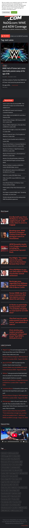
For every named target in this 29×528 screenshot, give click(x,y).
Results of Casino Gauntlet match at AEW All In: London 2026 (14, 140)
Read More (15, 85)
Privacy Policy (24, 525)
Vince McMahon (15, 504)
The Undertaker (6, 502)
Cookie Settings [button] (6, 12)
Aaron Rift (4, 76)
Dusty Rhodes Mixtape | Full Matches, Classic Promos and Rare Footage (13, 183)
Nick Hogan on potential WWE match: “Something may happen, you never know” (14, 193)
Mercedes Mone (6, 484)
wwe (14, 507)
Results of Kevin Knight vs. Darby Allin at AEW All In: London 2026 (14, 130)
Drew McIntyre (6, 470)
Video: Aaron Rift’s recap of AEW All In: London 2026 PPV (14, 179)
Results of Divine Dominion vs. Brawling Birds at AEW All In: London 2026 (14, 154)
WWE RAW (5, 510)
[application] (14, 435)
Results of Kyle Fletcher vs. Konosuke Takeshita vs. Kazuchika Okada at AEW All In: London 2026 (14, 145)
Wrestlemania (6, 507)
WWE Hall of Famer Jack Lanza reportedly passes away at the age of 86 (13, 71)
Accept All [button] (14, 12)
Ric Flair (4, 490)
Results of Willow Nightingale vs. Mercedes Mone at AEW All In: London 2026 (14, 125)
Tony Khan (17, 502)
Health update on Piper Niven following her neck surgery (14, 188)
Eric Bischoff (17, 470)
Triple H (4, 504)
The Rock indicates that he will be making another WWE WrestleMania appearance (14, 198)
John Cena (13, 476)
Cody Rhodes (15, 467)
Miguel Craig (6, 350)
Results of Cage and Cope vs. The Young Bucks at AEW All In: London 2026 (14, 135)
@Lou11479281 (7, 362)
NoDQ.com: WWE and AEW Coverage (14, 24)
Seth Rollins (16, 493)
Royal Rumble (5, 493)
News (5, 65)
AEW (3, 453)
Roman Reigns (14, 490)
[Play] (3, 441)
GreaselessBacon (8, 388)
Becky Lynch (5, 458)
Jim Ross (4, 476)
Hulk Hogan (14, 473)
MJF (15, 484)
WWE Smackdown (16, 510)
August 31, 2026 (22, 359)
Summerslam (5, 499)
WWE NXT (22, 507)
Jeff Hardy (23, 473)
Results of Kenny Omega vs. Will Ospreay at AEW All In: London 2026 (14, 121)
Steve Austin (15, 496)
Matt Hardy (15, 481)
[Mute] (24, 441)
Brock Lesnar (5, 461)
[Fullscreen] (26, 441)
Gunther (4, 473)
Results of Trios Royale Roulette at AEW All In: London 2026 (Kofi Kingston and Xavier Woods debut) (13, 160)
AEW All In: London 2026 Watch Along (12, 175)
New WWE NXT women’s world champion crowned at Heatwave (12, 111)
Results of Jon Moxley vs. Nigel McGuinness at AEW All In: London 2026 (13, 149)
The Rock (15, 499)
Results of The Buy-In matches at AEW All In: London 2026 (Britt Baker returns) (13, 166)
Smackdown (5, 496)
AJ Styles (16, 456)
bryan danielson (17, 461)
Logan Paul (5, 481)
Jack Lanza (4, 87)
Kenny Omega (6, 479)
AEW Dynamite (13, 453)
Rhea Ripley (23, 487)
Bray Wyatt (15, 458)
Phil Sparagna (7, 401)
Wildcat (5, 373)
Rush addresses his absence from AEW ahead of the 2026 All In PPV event (14, 171)
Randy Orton (5, 487)
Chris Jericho (17, 464)
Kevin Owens (16, 479)
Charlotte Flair (6, 464)
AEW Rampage (6, 456)
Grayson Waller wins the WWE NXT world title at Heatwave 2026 (14, 116)
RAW (14, 487)
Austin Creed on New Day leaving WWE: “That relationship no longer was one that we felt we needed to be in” (13, 105)
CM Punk (5, 467)
